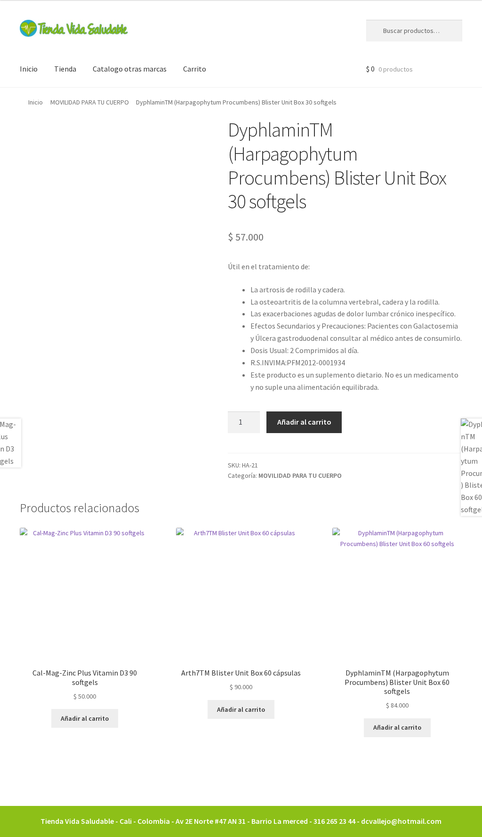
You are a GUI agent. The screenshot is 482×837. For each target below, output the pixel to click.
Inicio (29, 68)
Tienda (65, 68)
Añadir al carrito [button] (85, 718)
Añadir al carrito (304, 422)
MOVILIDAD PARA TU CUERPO (89, 102)
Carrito (194, 68)
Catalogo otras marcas (130, 68)
